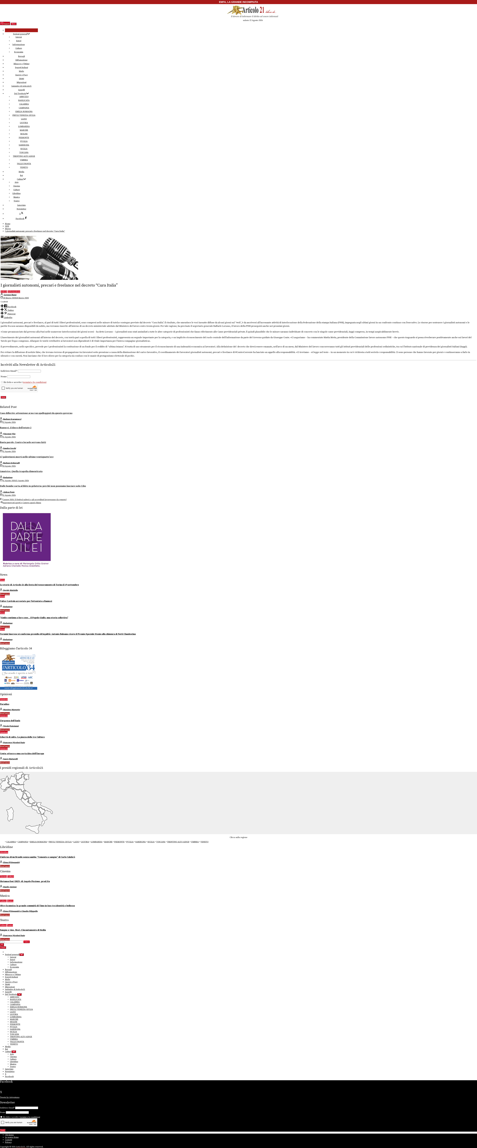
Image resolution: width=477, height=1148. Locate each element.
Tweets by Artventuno (10, 1097)
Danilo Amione (10, 887)
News (2, 580)
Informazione (18, 44)
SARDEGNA (24, 145)
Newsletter (21, 209)
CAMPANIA (24, 108)
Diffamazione (21, 60)
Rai (21, 175)
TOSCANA (23, 152)
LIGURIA (24, 122)
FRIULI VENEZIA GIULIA (23, 115)
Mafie (21, 71)
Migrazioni (21, 82)
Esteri (18, 41)
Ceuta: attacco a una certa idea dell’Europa (22, 753)
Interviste (21, 205)
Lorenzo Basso (10, 295)
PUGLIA (24, 141)
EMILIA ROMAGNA (24, 111)
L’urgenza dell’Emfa (10, 721)
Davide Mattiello (10, 590)
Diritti (21, 78)
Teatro (17, 201)
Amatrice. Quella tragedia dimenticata (21, 471)
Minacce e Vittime (21, 64)
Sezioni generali (20, 34)
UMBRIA (24, 160)
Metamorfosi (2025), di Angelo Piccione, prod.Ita (25, 881)
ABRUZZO (24, 96)
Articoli (4, 292)
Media (21, 172)
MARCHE (24, 130)
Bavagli (21, 56)
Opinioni (4, 699)
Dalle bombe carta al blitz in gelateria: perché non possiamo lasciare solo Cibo (43, 486)
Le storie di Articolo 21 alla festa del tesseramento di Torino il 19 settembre (39, 585)
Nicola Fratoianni (11, 726)
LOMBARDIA (24, 126)
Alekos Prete (8, 492)
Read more (5, 594)
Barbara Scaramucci (12, 419)
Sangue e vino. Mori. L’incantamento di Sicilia (23, 930)
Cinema (16, 186)
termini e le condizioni (34, 382)
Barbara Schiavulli (11, 463)
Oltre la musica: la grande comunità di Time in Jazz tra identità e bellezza (37, 906)
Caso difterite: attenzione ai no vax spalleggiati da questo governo (36, 413)
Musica (16, 197)
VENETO (24, 167)
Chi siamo (9, 1135)
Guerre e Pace (21, 75)
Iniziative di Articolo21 (21, 86)
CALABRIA (24, 104)
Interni (19, 37)
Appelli (21, 90)
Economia (18, 52)
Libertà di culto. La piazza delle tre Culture (22, 737)
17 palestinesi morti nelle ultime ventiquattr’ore (27, 456)
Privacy (8, 1142)
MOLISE (24, 134)
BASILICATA (24, 100)
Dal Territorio (20, 93)
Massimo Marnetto (11, 709)
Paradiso (4, 704)
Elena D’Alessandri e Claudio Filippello (20, 911)
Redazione (7, 477)
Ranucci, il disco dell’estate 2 (15, 427)
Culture (18, 48)
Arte (17, 182)
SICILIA (23, 149)
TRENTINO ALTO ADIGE (24, 156)
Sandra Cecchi (9, 448)
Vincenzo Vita (9, 434)
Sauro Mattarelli (10, 759)
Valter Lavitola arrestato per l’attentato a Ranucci (26, 601)
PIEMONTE (24, 137)
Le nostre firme (12, 1137)
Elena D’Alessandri (11, 862)
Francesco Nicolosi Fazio (14, 742)
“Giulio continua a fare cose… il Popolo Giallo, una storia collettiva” (34, 618)
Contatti (8, 1140)
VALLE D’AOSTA (24, 163)
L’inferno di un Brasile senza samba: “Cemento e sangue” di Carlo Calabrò (37, 857)
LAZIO (24, 119)
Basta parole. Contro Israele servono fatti (23, 442)
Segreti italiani (21, 67)
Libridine (16, 193)
